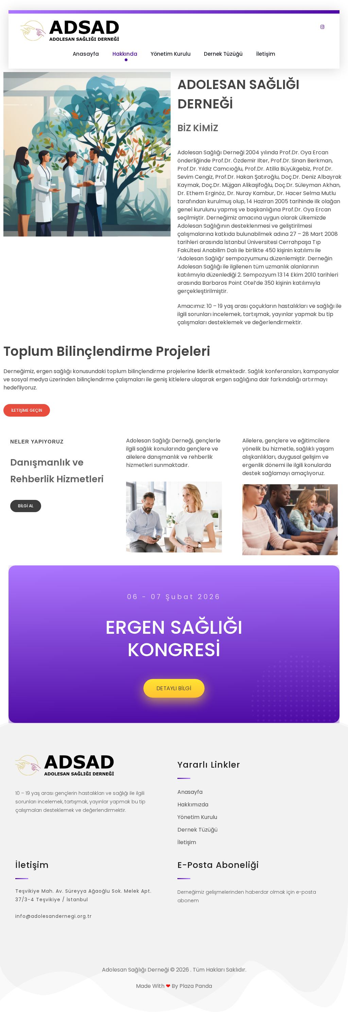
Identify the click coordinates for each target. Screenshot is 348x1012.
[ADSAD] (69, 30)
